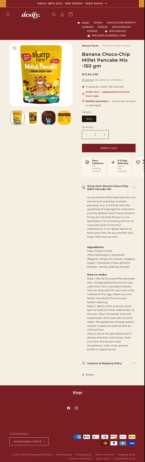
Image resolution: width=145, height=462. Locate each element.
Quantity (86, 131)
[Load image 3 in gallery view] (47, 120)
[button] (8, 14)
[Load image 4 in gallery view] (63, 120)
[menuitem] (98, 23)
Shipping (86, 83)
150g (87, 123)
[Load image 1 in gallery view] (17, 120)
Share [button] (88, 382)
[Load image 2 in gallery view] (32, 120)
